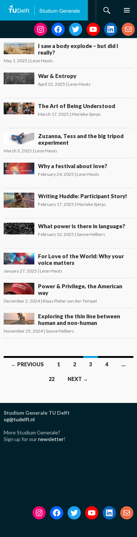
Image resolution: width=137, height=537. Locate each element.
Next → (78, 379)
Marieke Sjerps (86, 114)
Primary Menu (127, 10)
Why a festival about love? (72, 166)
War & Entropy (57, 76)
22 (51, 379)
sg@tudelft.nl (19, 419)
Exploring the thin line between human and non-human (79, 319)
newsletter (51, 439)
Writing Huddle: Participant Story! (82, 196)
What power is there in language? (81, 226)
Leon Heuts (41, 60)
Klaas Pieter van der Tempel (70, 301)
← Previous (27, 364)
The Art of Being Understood (76, 106)
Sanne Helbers (91, 234)
